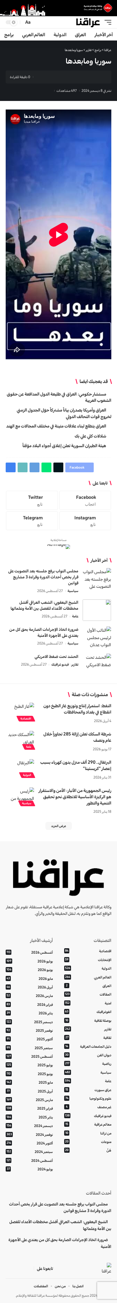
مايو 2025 (30, 1082)
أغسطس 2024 (30, 1160)
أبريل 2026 (30, 987)
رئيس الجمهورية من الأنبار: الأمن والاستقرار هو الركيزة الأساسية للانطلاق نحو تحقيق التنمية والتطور (75, 797)
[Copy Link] (54, 77)
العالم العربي (88, 977)
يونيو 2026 (30, 970)
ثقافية (88, 1037)
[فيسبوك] (29, 1268)
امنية (88, 1003)
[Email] (63, 77)
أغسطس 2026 (30, 952)
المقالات (88, 994)
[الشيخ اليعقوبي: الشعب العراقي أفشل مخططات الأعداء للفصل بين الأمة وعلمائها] (97, 610)
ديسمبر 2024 (30, 1126)
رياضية (88, 1063)
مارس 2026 (30, 996)
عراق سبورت (88, 1090)
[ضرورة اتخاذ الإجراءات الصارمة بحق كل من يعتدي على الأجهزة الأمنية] (97, 637)
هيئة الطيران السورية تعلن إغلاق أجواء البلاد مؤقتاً (64, 445)
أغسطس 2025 (30, 1056)
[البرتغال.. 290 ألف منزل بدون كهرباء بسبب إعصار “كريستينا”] (20, 767)
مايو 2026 (30, 978)
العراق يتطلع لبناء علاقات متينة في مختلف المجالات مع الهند (56, 426)
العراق (88, 986)
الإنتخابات (88, 960)
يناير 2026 (30, 1013)
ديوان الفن (88, 1055)
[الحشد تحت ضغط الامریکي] (97, 664)
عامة (75, 616)
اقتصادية (25, 718)
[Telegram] (32, 520)
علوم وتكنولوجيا (88, 1098)
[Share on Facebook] (99, 77)
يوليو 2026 (30, 961)
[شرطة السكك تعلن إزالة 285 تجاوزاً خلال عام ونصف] (20, 739)
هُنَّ (88, 1150)
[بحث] (37, 22)
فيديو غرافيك (60, 664)
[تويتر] (22, 1268)
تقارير (74, 664)
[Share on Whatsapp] (81, 77)
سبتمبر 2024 (30, 1152)
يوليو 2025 (30, 1065)
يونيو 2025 (30, 1074)
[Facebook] (85, 500)
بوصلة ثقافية (88, 1020)
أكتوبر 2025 (30, 1039)
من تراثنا (88, 1133)
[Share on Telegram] (72, 77)
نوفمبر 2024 (30, 1134)
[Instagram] (85, 520)
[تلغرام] (9, 1268)
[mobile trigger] (106, 22)
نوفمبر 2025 (30, 1030)
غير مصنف (88, 1107)
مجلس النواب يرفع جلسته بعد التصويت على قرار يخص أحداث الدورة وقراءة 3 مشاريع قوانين (43, 576)
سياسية (73, 591)
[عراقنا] (88, 22)
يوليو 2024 (30, 1169)
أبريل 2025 (30, 1091)
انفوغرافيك (88, 1012)
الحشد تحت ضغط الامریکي (56, 656)
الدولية (27, 775)
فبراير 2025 (30, 1108)
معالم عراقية (88, 1124)
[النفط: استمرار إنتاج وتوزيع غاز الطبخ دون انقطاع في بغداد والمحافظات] (20, 711)
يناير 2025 (30, 1117)
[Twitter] (32, 500)
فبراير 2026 (30, 1004)
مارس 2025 (30, 1100)
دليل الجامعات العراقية (88, 1046)
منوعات (88, 1142)
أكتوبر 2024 (30, 1143)
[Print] (46, 77)
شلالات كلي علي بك (90, 436)
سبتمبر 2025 (30, 1048)
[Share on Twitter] (90, 77)
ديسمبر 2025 (30, 1022)
